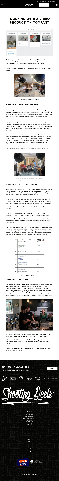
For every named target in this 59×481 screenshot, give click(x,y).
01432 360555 (40, 1)
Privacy (29, 441)
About (29, 437)
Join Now (52, 368)
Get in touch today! (17, 350)
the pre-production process (25, 149)
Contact (44, 5)
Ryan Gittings (27, 474)
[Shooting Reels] (29, 4)
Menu (53, 5)
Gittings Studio (34, 474)
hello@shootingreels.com (51, 1)
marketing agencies (22, 189)
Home (29, 434)
